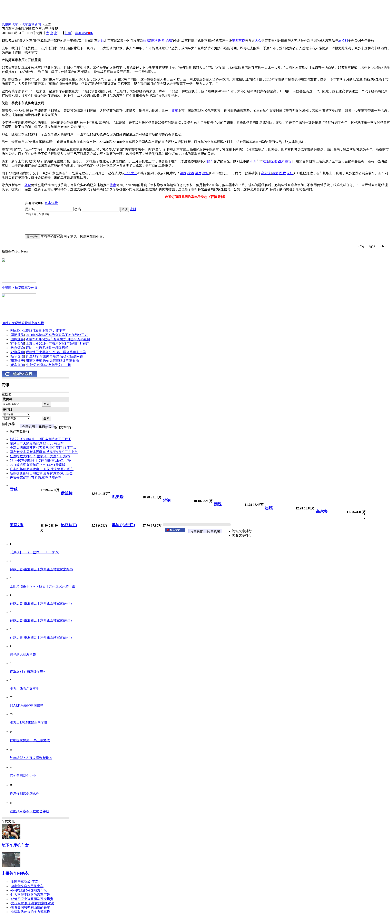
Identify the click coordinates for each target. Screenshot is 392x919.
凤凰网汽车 (10, 24)
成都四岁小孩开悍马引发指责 (32, 899)
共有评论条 (84, 33)
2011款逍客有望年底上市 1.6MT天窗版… (39, 465)
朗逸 (218, 504)
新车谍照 (17, 356)
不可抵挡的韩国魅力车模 (29, 890)
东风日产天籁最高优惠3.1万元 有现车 (37, 443)
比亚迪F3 (69, 525)
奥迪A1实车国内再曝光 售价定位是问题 (54, 356)
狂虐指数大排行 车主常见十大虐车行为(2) (40, 456)
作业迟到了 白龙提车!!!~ (27, 671)
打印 (68, 33)
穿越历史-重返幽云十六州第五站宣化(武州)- (41, 603)
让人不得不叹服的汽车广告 (30, 894)
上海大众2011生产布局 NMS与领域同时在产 (57, 343)
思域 (269, 508)
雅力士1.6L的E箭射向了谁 (28, 722)
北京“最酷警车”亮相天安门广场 (48, 365)
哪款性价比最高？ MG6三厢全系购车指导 (56, 352)
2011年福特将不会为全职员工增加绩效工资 (57, 335)
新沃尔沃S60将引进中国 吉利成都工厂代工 (40, 439)
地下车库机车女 (15, 845)
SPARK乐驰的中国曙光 (26, 705)
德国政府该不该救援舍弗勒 (29, 811)
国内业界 (17, 339)
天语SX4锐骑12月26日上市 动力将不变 (38, 330)
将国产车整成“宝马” (25, 881)
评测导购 (17, 352)
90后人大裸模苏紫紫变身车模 (23, 323)
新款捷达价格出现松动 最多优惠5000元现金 (41, 473)
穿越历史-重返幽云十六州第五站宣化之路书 (41, 569)
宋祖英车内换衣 (15, 873)
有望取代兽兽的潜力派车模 (30, 911)
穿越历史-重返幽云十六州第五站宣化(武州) (41, 620)
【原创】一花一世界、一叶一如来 (34, 552)
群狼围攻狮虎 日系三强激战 (30, 740)
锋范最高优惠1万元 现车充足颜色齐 (35, 477)
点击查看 (51, 203)
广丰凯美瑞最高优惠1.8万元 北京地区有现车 (42, 469)
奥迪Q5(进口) (123, 525)
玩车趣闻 (17, 365)
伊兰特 (66, 493)
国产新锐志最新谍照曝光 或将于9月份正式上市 (44, 452)
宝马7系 (16, 525)
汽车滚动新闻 (31, 24)
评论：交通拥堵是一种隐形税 (47, 348)
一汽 (127, 173)
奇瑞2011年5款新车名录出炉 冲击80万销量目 (58, 339)
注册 (133, 209)
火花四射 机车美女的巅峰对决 (32, 903)
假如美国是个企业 (23, 775)
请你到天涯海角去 (23, 654)
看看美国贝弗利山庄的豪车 (30, 907)
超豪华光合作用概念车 (27, 886)
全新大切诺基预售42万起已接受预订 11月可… (43, 447)
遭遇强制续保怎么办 (24, 793)
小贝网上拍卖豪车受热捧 (20, 287)
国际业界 (17, 335)
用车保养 (17, 360)
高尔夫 (322, 511)
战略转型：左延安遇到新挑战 (31, 758)
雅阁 (167, 500)
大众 (258, 40)
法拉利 (343, 40)
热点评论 (17, 348)
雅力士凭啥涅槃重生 (24, 688)
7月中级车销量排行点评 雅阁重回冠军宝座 (40, 460)
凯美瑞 (118, 497)
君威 (14, 489)
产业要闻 (17, 343)
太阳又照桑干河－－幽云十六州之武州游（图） (44, 586)
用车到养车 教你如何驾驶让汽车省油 (52, 360)
